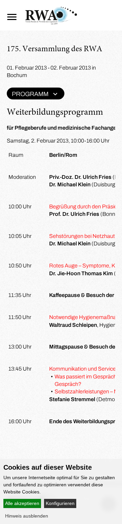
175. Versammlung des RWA (54, 49)
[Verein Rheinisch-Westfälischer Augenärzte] (51, 22)
